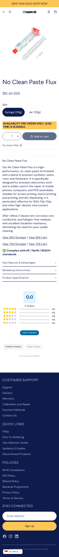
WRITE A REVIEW (29, 333)
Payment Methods (13, 410)
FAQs (5, 431)
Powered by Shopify (40, 549)
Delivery (7, 393)
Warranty (8, 398)
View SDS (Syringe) (14, 237)
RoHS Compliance (13, 470)
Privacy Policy (11, 492)
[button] (29, 263)
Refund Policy (10, 481)
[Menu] (3, 11)
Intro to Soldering (13, 437)
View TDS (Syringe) (14, 244)
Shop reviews (33, 346)
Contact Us (9, 415)
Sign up (29, 526)
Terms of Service (12, 498)
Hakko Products (24, 549)
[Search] (10, 11)
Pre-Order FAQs (10, 145)
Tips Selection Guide (15, 443)
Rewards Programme (15, 487)
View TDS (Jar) (38, 244)
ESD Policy (8, 475)
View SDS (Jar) (38, 237)
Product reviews (13, 346)
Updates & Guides (13, 448)
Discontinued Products (16, 454)
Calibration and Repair (16, 404)
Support (7, 387)
